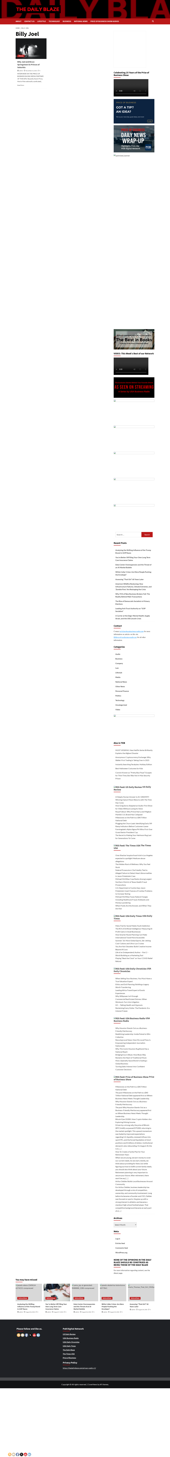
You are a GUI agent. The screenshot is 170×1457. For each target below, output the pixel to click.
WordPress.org (121, 1252)
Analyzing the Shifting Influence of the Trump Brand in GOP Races (133, 551)
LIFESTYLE (41, 21)
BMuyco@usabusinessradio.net (125, 637)
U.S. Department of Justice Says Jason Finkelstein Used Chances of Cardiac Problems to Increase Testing (133, 891)
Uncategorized (121, 705)
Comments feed (121, 1248)
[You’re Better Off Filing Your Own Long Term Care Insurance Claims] (57, 1292)
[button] (152, 21)
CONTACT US (29, 21)
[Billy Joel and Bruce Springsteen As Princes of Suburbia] (31, 48)
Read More (20, 85)
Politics (118, 696)
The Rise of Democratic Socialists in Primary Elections (132, 602)
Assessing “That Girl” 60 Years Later (129, 579)
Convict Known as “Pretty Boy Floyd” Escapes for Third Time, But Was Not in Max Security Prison (133, 775)
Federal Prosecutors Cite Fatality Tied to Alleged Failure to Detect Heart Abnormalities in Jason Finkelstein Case (133, 873)
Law (117, 668)
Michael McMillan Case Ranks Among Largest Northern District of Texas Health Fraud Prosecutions (133, 882)
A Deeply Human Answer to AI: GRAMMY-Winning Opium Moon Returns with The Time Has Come (133, 800)
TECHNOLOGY (54, 21)
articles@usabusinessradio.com (132, 631)
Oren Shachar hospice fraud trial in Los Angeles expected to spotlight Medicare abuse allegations (134, 858)
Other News (120, 686)
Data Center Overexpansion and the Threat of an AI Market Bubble (133, 566)
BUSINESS (67, 21)
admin (21, 71)
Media (117, 677)
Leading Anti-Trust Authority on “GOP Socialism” (130, 609)
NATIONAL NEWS (81, 21)
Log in (117, 1239)
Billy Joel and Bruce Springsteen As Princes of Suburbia (28, 65)
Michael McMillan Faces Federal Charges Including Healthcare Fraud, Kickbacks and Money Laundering (132, 900)
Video (117, 710)
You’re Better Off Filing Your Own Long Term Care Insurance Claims (132, 558)
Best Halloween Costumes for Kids (129, 768)
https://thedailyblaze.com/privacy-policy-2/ (79, 1368)
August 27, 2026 (58, 1312)
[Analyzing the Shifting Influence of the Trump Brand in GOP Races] (29, 1292)
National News (121, 682)
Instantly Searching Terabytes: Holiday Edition (133, 764)
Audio (117, 654)
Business (118, 659)
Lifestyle (20, 56)
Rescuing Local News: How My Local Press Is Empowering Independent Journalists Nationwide (133, 1043)
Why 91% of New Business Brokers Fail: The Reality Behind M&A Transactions (132, 595)
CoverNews (92, 1384)
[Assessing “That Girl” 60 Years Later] (141, 1292)
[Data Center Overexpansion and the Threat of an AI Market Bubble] (85, 1292)
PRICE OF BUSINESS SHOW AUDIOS (104, 21)
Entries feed (120, 1243)
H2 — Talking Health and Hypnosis (129, 1005)
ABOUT (18, 21)
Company (119, 663)
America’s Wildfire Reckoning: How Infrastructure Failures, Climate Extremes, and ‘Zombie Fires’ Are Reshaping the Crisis (133, 586)
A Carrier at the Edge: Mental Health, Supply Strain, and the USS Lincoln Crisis (132, 617)
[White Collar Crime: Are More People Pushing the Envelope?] (113, 1292)
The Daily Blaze (69, 1350)
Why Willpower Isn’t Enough (126, 996)
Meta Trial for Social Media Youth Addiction (132, 926)
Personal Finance (122, 691)
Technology (119, 700)
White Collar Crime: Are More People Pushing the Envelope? (133, 573)
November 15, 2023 (31, 71)
